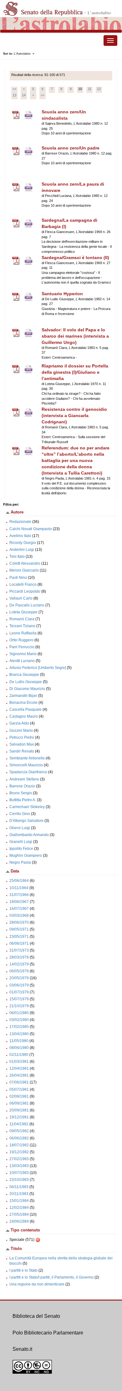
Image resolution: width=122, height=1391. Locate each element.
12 (99, 89)
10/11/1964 (18, 888)
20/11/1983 (18, 1194)
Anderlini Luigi (21, 549)
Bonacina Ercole (23, 702)
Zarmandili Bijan (23, 695)
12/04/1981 (19, 1068)
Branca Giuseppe (24, 674)
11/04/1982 (18, 1124)
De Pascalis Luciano (26, 605)
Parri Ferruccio (21, 647)
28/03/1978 (19, 957)
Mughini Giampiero (25, 855)
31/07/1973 (19, 950)
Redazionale (20, 521)
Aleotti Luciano (22, 661)
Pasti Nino (18, 577)
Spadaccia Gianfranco (28, 772)
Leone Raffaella (23, 633)
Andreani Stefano (24, 779)
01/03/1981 (19, 1061)
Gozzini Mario (21, 730)
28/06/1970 (19, 922)
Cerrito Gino (19, 814)
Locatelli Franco (23, 584)
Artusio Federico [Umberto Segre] (37, 668)
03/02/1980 (19, 1020)
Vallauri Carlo (21, 598)
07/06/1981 (19, 1082)
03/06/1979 (19, 985)
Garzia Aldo (19, 723)
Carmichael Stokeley (27, 807)
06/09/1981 (19, 1103)
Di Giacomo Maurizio (27, 689)
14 (24, 95)
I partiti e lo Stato (23, 1270)
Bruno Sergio (20, 793)
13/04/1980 (19, 1034)
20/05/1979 (19, 978)
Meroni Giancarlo (24, 570)
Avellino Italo (20, 536)
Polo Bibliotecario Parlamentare (48, 1332)
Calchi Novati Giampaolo (30, 529)
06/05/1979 (19, 971)
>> (42, 95)
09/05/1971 (19, 929)
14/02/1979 (19, 964)
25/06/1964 (19, 880)
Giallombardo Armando (29, 835)
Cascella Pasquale (25, 709)
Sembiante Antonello (27, 758)
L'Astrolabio (22, 53)
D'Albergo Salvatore (26, 820)
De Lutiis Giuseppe (25, 682)
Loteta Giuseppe (23, 612)
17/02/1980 (19, 1026)
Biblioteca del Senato (36, 1316)
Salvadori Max (21, 744)
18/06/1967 (19, 901)
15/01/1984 (19, 1200)
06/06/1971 (19, 943)
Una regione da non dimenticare (36, 1284)
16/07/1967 (19, 908)
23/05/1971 (19, 936)
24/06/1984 (19, 1221)
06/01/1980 (19, 1013)
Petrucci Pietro (21, 737)
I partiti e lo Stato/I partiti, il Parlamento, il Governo (51, 1277)
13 (14, 95)
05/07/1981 (19, 1089)
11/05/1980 (18, 1041)
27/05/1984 (19, 1214)
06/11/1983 (18, 1187)
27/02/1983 (19, 1159)
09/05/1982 (19, 1131)
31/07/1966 (19, 895)
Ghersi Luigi (19, 828)
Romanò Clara (21, 619)
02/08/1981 (19, 1096)
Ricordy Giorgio (22, 543)
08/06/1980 (19, 1048)
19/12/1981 (19, 1117)
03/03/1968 (19, 915)
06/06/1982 (19, 1138)
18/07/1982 (19, 1145)
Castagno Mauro (23, 716)
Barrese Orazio (22, 786)
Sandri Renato (21, 751)
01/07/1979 (19, 992)
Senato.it (22, 1349)
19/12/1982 (19, 1152)
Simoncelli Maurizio (26, 765)
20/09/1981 (19, 1110)
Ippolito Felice (21, 848)
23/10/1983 (19, 1179)
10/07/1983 (19, 1173)
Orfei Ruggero (21, 640)
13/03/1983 (19, 1166)
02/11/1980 (18, 1054)
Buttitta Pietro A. (22, 800)
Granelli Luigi (20, 841)
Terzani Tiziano (22, 626)
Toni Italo (17, 556)
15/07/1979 (19, 999)
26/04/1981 (19, 1075)
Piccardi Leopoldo (24, 591)
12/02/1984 (19, 1207)
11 (89, 89)
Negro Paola (20, 862)
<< (14, 89)
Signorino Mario (23, 654)
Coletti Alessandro (24, 563)
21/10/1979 (19, 1006)
